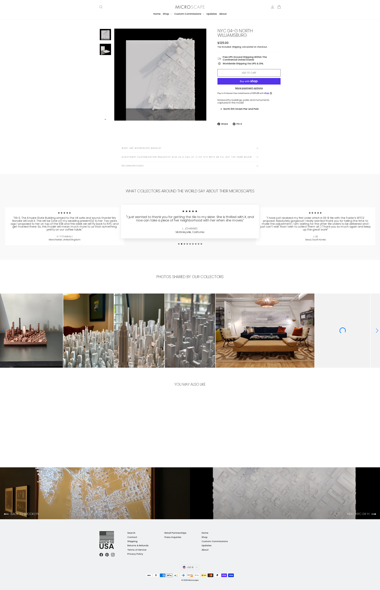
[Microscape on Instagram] (113, 554)
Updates (211, 14)
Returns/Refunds (133, 165)
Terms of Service (136, 549)
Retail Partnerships (175, 532)
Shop (166, 14)
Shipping (236, 47)
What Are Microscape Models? (141, 148)
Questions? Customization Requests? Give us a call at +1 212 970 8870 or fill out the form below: (187, 157)
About (223, 14)
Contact (132, 537)
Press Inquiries (172, 537)
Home (156, 14)
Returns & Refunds (138, 545)
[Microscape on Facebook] (101, 554)
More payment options (249, 88)
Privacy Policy (135, 553)
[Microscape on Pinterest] (107, 554)
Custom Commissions (188, 14)
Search (131, 532)
